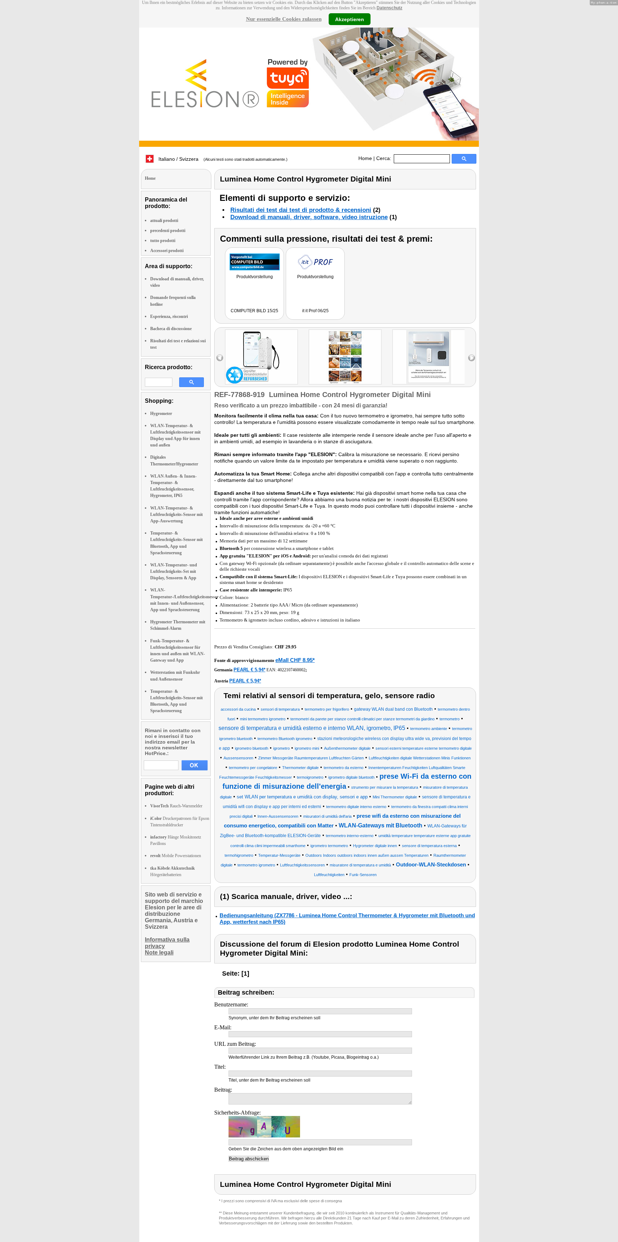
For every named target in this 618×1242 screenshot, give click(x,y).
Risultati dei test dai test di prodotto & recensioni (300, 210)
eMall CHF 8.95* (295, 660)
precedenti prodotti (167, 230)
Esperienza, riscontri (169, 316)
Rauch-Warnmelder (176, 805)
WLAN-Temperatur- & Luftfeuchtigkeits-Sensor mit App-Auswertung (176, 514)
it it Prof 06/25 (315, 310)
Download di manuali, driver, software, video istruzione (309, 217)
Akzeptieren (349, 19)
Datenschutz (389, 7)
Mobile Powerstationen (175, 855)
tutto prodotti (162, 240)
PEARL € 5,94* (249, 669)
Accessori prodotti (166, 250)
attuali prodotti (164, 220)
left (219, 357)
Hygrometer (161, 413)
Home (365, 158)
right (471, 357)
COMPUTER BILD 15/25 (254, 310)
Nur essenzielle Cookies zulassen (284, 19)
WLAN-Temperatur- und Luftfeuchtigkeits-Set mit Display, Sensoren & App (173, 571)
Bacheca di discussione (171, 328)
